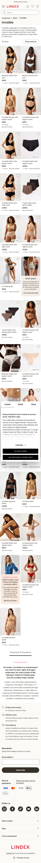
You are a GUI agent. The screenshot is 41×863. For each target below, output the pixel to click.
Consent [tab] (7, 404)
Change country (23, 858)
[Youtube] (28, 808)
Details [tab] (20, 404)
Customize (19, 445)
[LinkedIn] (36, 808)
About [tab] (33, 404)
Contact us (10, 853)
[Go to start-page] (13, 6)
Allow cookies (20, 451)
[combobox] (20, 12)
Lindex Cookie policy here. (12, 439)
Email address (8, 757)
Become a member (10, 600)
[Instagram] (4, 808)
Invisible (23, 18)
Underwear (6, 18)
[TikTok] (20, 808)
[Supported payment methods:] (20, 791)
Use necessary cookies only (20, 457)
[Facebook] (12, 808)
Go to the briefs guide (30, 293)
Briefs (15, 18)
